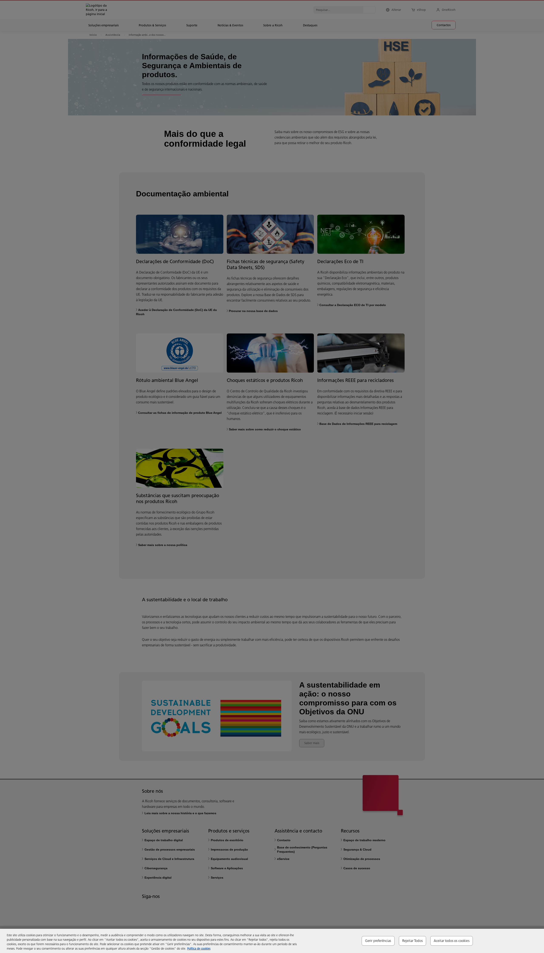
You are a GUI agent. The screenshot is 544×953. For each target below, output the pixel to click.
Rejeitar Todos (412, 941)
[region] (272, 941)
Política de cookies (198, 948)
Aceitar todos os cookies (451, 941)
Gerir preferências (378, 941)
